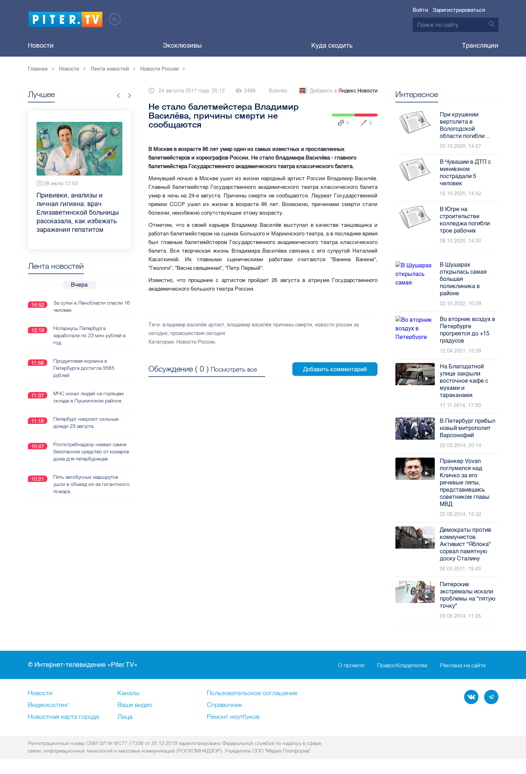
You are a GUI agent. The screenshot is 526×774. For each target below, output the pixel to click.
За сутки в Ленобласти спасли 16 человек (91, 306)
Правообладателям (402, 665)
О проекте (351, 665)
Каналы (128, 693)
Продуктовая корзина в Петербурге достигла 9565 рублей (84, 368)
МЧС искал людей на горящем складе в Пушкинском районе (88, 397)
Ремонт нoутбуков (233, 717)
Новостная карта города (63, 717)
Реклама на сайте (463, 665)
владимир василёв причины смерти (269, 325)
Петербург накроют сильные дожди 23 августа (85, 422)
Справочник (224, 705)
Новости (41, 45)
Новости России (195, 342)
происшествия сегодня (197, 333)
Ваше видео (134, 705)
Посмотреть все (234, 369)
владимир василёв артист (193, 325)
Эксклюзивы (182, 45)
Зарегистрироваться (459, 10)
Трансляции (480, 45)
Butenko (278, 91)
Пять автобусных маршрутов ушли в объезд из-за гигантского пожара (91, 484)
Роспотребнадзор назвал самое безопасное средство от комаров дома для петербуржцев (91, 451)
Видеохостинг (48, 705)
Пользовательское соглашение (252, 693)
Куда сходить (331, 45)
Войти (420, 10)
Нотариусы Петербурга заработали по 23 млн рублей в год (89, 335)
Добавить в (344, 91)
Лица (124, 717)
